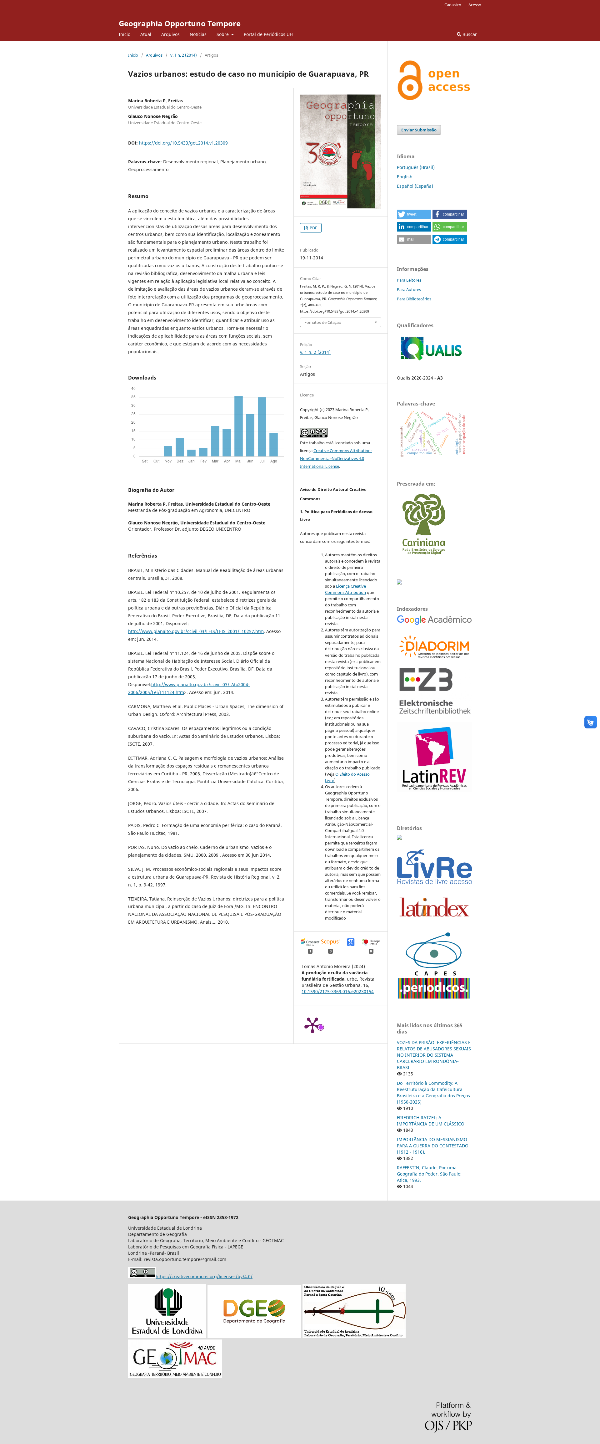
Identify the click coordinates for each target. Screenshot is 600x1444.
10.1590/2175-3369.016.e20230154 (338, 991)
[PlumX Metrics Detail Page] (312, 1024)
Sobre (223, 34)
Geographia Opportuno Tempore (180, 23)
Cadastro (452, 5)
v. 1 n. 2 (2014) (183, 55)
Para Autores (409, 289)
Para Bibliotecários (414, 299)
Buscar (469, 34)
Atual (145, 34)
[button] (414, 214)
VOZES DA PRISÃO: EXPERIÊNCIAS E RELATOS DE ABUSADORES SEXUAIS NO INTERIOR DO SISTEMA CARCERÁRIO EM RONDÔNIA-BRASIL (434, 1054)
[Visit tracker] (399, 583)
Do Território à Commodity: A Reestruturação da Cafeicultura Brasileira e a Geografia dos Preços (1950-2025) (433, 1092)
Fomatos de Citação (322, 322)
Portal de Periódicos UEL (269, 34)
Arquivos (170, 34)
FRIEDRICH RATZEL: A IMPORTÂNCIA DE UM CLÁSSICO (430, 1121)
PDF (313, 228)
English (404, 177)
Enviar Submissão (419, 130)
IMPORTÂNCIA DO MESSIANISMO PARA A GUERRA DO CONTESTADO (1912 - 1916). (432, 1145)
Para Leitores (409, 280)
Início (124, 34)
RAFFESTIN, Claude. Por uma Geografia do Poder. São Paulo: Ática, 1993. (429, 1174)
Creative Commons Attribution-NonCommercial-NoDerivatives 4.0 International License (336, 458)
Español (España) (415, 186)
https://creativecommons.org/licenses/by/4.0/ (204, 1276)
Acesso (474, 5)
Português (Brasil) (416, 167)
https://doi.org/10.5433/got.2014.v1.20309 (183, 143)
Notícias (198, 34)
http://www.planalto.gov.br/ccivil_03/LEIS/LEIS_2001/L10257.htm (196, 631)
